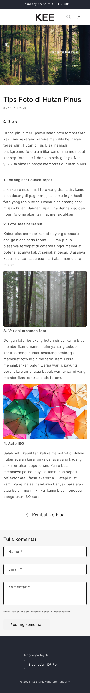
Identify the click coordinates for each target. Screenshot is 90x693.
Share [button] (13, 121)
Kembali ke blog (48, 514)
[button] (9, 17)
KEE (35, 681)
